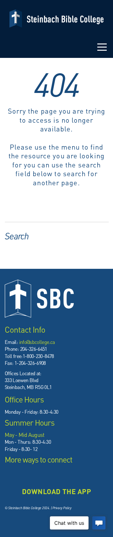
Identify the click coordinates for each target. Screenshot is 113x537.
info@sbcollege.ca (37, 342)
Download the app (56, 491)
